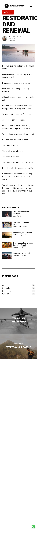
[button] (31, 6)
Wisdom (5, 294)
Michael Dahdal (15, 36)
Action (5, 285)
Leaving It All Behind (21, 253)
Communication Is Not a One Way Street (23, 244)
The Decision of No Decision (21, 213)
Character (6, 288)
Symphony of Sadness (22, 233)
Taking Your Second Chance (21, 224)
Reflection (8, 12)
